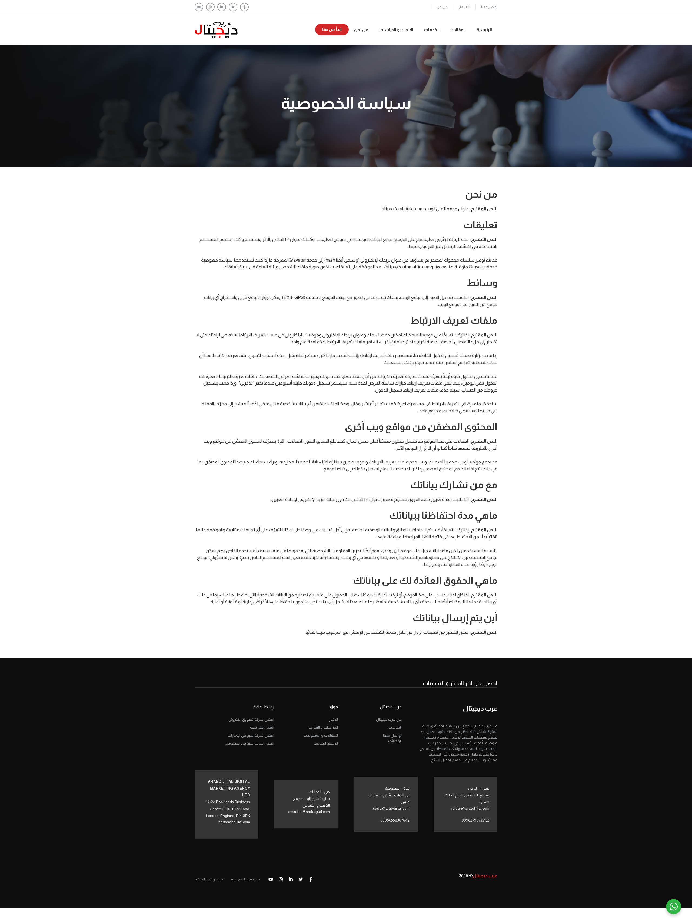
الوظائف (395, 741)
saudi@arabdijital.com (391, 808)
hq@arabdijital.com (234, 822)
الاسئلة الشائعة (326, 743)
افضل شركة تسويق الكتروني (251, 719)
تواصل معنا (489, 7)
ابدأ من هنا (332, 29)
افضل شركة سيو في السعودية (249, 743)
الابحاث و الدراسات (396, 29)
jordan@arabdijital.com (470, 808)
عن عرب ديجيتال (389, 719)
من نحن (442, 7)
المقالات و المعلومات (320, 735)
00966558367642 (395, 820)
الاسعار (464, 7)
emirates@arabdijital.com (309, 811)
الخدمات (432, 29)
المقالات (458, 29)
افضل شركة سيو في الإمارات (251, 735)
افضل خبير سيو (262, 727)
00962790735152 (475, 820)
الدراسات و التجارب (323, 727)
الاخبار (333, 719)
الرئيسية (484, 29)
